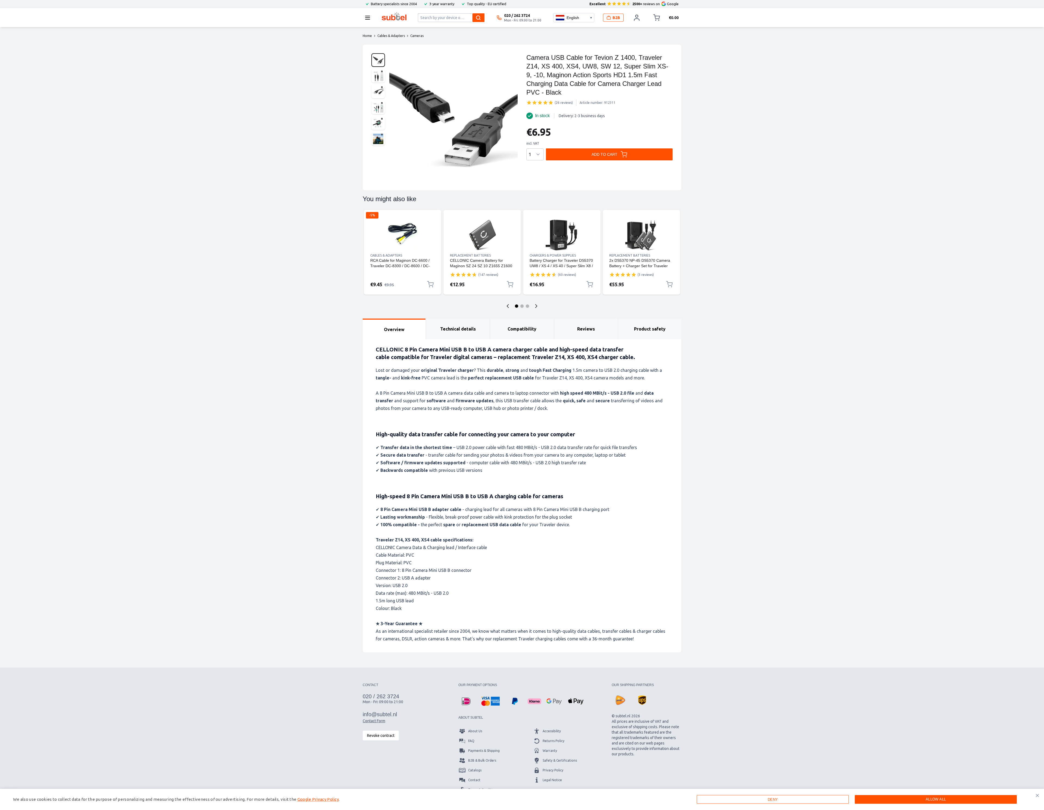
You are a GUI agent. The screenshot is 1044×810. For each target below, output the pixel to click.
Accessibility (552, 731)
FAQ (471, 741)
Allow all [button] (936, 799)
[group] (540, 102)
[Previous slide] (508, 306)
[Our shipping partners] (620, 700)
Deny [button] (773, 799)
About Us (475, 731)
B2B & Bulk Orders (482, 760)
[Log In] (636, 17)
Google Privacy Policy (318, 799)
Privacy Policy (553, 770)
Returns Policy (553, 741)
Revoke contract (380, 735)
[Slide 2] (522, 306)
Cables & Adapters (386, 255)
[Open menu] (369, 17)
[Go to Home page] (394, 16)
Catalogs (474, 770)
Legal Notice (552, 780)
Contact (474, 780)
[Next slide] (536, 306)
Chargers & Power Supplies (553, 255)
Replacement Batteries (470, 255)
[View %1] (378, 60)
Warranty (550, 750)
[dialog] (522, 799)
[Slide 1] (516, 306)
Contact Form (374, 721)
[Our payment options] (466, 701)
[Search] (478, 17)
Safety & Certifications (560, 760)
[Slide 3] (527, 306)
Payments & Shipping (484, 750)
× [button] (1037, 795)
